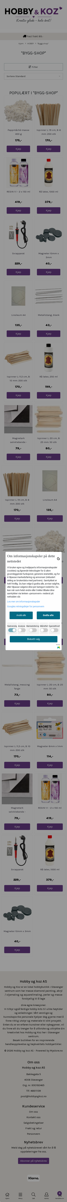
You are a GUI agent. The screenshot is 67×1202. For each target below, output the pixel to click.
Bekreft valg (33, 639)
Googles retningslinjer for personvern (25, 606)
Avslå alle (21, 615)
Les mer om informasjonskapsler (23, 601)
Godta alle (48, 615)
